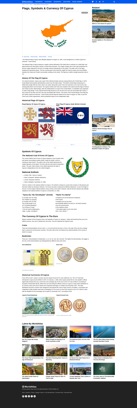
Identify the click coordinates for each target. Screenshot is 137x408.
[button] (38, 145)
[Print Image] (84, 13)
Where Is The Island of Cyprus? (101, 23)
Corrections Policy (59, 392)
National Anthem (42, 56)
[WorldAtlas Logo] (28, 2)
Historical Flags (34, 56)
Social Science (77, 1)
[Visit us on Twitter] (29, 396)
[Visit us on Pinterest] (32, 396)
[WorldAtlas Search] (114, 2)
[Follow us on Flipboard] (23, 396)
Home (23, 392)
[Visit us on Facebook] (26, 396)
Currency (50, 56)
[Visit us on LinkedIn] (35, 396)
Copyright (37, 392)
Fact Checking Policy (50, 392)
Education (66, 1)
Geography (57, 1)
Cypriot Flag (26, 56)
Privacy (33, 392)
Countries (48, 1)
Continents (39, 1)
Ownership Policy (68, 392)
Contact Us (28, 392)
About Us (42, 392)
